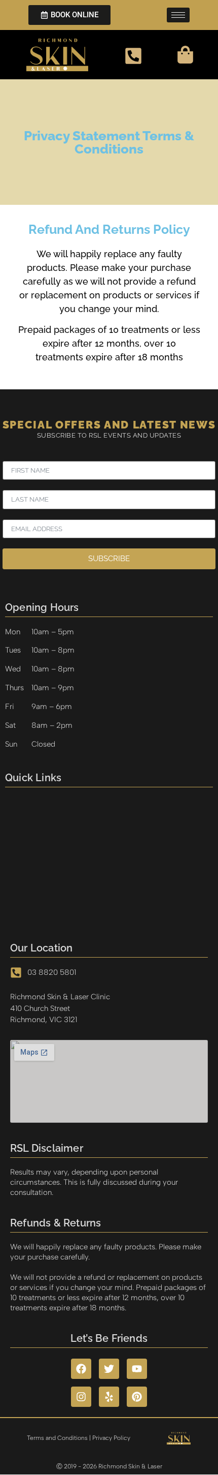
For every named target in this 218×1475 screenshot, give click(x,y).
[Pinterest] (137, 1397)
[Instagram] (81, 1397)
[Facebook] (81, 1369)
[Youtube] (137, 1369)
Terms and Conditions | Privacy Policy (78, 1437)
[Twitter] (109, 1369)
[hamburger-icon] (178, 15)
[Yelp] (109, 1397)
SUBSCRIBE (109, 558)
